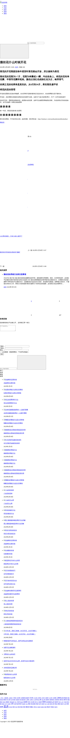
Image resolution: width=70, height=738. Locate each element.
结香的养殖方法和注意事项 (12, 393)
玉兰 (46, 703)
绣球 (68, 704)
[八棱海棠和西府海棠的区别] (13, 620)
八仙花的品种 (8, 493)
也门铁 (9, 699)
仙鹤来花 (51, 699)
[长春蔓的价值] (9, 550)
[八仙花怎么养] (9, 500)
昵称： (2, 346)
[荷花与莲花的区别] (10, 530)
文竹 (6, 704)
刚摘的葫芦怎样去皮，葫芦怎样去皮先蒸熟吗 (18, 641)
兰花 (18, 702)
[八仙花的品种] (9, 490)
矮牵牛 (62, 704)
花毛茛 (10, 706)
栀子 (20, 704)
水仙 (27, 703)
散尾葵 (2, 703)
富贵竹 (57, 702)
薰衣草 (28, 707)
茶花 (16, 706)
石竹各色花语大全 (9, 584)
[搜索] (14, 51)
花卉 (5, 9)
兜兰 (16, 702)
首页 (5, 6)
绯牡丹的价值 (8, 614)
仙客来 (47, 699)
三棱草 (46, 698)
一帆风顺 (6, 698)
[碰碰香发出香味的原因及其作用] (15, 430)
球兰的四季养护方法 (10, 403)
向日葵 (32, 702)
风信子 (48, 707)
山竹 (62, 702)
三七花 (35, 698)
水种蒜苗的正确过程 (10, 667)
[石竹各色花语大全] (10, 580)
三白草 (50, 698)
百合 (56, 704)
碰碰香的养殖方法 (9, 453)
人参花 (31, 699)
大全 (5, 8)
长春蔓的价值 (8, 553)
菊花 (21, 707)
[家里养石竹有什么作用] (12, 560)
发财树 (25, 702)
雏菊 (45, 706)
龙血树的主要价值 (9, 383)
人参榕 (27, 699)
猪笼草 (42, 703)
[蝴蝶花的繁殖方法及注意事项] (14, 420)
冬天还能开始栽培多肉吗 (12, 443)
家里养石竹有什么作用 (11, 564)
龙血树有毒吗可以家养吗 (12, 594)
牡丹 (40, 704)
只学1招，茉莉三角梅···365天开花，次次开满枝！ (20, 634)
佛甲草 (65, 699)
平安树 (65, 702)
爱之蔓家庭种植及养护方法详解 (14, 523)
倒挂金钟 (12, 702)
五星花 (17, 699)
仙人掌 (39, 699)
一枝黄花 (10, 697)
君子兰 (36, 702)
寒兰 (60, 702)
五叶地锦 (13, 699)
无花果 (8, 703)
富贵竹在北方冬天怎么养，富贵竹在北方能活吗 (19, 661)
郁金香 (39, 706)
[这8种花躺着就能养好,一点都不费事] (16, 409)
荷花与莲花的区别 (9, 533)
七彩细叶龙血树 (25, 698)
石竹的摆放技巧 (9, 574)
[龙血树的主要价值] (10, 379)
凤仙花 (21, 702)
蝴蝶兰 (32, 707)
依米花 (4, 702)
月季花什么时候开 (9, 654)
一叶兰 (1, 698)
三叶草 (43, 698)
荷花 (19, 707)
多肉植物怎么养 (50, 702)
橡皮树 (23, 703)
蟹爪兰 (35, 707)
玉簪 (48, 703)
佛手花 (61, 699)
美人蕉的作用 (8, 604)
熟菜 (37, 704)
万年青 (31, 698)
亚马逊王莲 (23, 699)
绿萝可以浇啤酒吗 (9, 647)
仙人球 (43, 699)
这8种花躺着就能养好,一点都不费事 (15, 413)
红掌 (65, 703)
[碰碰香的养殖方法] (10, 450)
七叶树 (18, 698)
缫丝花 (2, 122)
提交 (2, 354)
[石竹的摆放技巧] (9, 570)
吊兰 (29, 702)
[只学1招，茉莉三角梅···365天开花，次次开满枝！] (20, 631)
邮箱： (2, 348)
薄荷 (24, 707)
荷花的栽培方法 (9, 513)
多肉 (5, 13)
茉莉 (13, 707)
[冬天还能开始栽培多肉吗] (12, 440)
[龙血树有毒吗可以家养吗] (12, 590)
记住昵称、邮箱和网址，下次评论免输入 (15, 352)
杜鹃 (17, 704)
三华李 (39, 698)
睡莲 (59, 704)
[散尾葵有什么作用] (10, 674)
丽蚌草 (5, 699)
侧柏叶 (7, 702)
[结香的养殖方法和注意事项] (13, 389)
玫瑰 (51, 704)
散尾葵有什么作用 (9, 677)
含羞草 (40, 702)
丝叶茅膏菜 (64, 698)
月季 (12, 704)
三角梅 (58, 698)
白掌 (53, 704)
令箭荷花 (57, 699)
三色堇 (54, 698)
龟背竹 (56, 706)
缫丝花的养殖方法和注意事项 (15, 274)
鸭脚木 (52, 707)
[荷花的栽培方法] (9, 510)
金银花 (42, 706)
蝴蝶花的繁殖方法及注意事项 (13, 423)
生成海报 (30, 164)
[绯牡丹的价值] (9, 610)
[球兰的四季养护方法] (11, 399)
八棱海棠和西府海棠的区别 (12, 624)
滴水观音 (33, 704)
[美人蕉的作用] (9, 600)
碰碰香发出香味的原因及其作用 (14, 433)
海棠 (29, 704)
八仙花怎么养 (8, 503)
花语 (5, 11)
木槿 (15, 704)
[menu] (0, 1)
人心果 (35, 699)
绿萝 (1, 707)
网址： (2, 350)
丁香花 (14, 698)
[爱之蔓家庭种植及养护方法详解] (15, 520)
